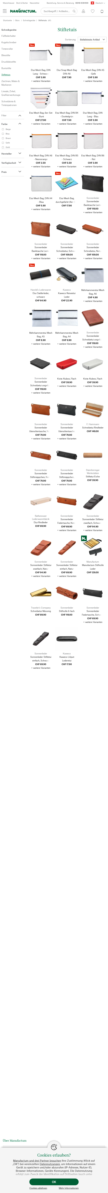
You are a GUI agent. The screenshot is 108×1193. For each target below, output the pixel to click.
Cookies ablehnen (38, 1188)
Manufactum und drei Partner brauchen (37, 1160)
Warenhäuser (8, 3)
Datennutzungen (50, 1164)
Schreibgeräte (29, 20)
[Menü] (4, 11)
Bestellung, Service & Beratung (67, 3)
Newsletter (34, 3)
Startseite (7, 20)
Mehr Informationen (69, 1188)
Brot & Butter (22, 3)
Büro (17, 20)
